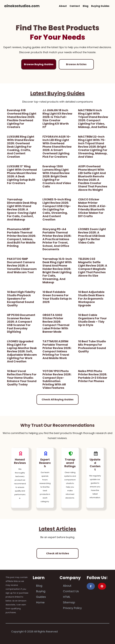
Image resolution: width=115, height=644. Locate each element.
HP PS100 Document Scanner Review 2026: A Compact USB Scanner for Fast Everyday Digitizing (21, 323)
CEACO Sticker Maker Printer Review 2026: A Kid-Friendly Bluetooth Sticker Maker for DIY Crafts (92, 207)
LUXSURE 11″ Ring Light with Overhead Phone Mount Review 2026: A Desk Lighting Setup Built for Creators (22, 174)
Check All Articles (57, 553)
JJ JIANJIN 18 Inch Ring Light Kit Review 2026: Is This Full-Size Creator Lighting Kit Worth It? (57, 118)
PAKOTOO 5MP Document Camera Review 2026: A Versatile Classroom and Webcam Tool (22, 265)
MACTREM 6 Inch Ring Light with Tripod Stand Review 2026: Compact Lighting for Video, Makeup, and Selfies (93, 118)
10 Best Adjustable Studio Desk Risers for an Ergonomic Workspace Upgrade (91, 298)
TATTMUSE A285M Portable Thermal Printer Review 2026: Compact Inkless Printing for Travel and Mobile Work (56, 349)
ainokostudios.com (22, 5)
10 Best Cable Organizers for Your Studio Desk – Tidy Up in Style (92, 320)
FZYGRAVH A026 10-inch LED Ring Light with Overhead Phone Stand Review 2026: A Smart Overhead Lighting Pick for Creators (57, 147)
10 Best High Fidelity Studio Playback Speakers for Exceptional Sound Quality (21, 298)
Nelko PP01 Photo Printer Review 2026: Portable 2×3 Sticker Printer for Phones (92, 376)
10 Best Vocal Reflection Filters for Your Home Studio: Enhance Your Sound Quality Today (21, 377)
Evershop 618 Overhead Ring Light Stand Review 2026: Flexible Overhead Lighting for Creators (21, 118)
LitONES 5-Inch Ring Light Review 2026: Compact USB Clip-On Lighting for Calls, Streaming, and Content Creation (56, 209)
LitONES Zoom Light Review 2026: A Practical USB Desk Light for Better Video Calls (92, 235)
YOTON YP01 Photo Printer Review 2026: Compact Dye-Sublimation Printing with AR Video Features (56, 379)
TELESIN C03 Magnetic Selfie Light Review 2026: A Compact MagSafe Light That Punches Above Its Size (92, 267)
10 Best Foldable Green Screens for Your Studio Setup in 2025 (57, 297)
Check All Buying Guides (57, 399)
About (63, 6)
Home (40, 602)
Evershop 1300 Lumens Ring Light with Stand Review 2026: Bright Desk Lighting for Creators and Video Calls (56, 176)
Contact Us (71, 591)
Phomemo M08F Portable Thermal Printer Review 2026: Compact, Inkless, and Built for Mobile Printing (21, 237)
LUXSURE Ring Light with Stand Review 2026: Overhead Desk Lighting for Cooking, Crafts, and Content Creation (20, 147)
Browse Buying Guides (38, 64)
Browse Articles (76, 64)
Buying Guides (100, 6)
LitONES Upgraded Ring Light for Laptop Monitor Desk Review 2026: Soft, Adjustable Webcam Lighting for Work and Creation (22, 351)
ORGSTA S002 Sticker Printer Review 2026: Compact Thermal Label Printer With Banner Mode (55, 323)
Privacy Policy (72, 608)
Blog (85, 6)
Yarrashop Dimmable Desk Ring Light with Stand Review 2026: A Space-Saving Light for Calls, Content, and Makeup (22, 209)
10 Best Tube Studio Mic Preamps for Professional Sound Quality (92, 346)
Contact (75, 6)
